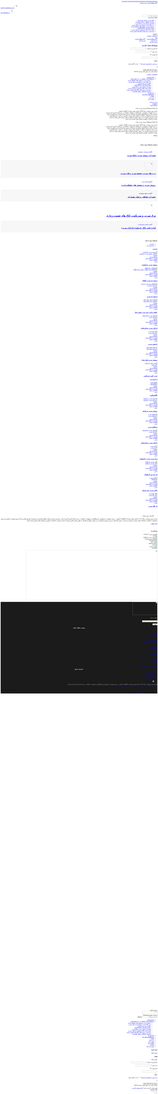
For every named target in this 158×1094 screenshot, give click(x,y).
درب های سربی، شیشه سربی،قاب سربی (143, 25)
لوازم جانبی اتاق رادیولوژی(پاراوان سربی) (138, 228)
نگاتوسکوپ (153, 395)
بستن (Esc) (154, 1053)
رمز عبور (154, 51)
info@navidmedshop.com (7, 8)
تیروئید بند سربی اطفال (149, 281)
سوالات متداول (150, 675)
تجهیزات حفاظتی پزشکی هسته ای (145, 22)
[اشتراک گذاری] (155, 1091)
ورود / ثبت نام (150, 1046)
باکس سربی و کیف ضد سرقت (145, 20)
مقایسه (155, 255)
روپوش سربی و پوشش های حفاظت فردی (142, 26)
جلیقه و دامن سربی (152, 648)
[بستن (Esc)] (156, 1091)
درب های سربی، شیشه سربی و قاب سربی (138, 173)
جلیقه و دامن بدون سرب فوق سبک (146, 312)
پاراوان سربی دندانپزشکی (149, 328)
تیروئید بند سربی (152, 296)
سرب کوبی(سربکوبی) (151, 639)
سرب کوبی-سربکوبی (150, 376)
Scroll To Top (153, 1089)
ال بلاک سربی (152, 506)
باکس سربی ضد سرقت (149, 490)
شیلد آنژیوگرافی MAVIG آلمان (145, 28)
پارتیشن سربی (152, 344)
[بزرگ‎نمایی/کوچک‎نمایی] (151, 1091)
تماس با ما (151, 678)
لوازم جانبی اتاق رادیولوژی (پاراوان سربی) (142, 29)
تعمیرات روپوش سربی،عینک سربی (144, 23)
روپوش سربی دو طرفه (150, 411)
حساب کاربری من (149, 674)
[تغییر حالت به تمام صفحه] (153, 1091)
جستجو (155, 34)
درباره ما (151, 677)
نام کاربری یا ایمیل (151, 48)
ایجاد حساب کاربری (148, 45)
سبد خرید (151, 672)
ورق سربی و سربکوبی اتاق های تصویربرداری (142, 31)
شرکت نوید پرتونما (139, 692)
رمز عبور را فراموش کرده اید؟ (149, 64)
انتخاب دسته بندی (152, 17)
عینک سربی (154, 660)
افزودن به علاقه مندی (151, 258)
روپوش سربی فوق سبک (149, 360)
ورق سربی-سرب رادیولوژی (148, 459)
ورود (156, 60)
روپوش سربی (153, 631)
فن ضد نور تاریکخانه (150, 474)
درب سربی (154, 645)
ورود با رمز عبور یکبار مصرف (150, 70)
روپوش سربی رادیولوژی (149, 265)
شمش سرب (154, 663)
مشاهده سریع (153, 257)
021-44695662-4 (5, 13)
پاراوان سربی (153, 637)
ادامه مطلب (154, 523)
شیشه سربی (153, 634)
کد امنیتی (154, 54)
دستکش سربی (152, 427)
